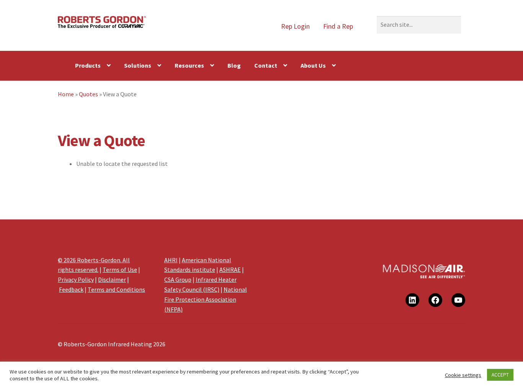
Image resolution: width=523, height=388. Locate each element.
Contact (265, 65)
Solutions (137, 65)
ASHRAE (230, 269)
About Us (313, 65)
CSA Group (177, 279)
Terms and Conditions (116, 289)
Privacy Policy (76, 279)
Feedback (71, 289)
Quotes (88, 94)
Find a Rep (338, 26)
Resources (189, 65)
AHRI (171, 260)
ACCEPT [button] (500, 375)
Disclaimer (112, 279)
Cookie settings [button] (463, 375)
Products (88, 65)
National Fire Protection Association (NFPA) (205, 299)
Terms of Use (120, 269)
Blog (234, 65)
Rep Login (295, 26)
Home (66, 94)
